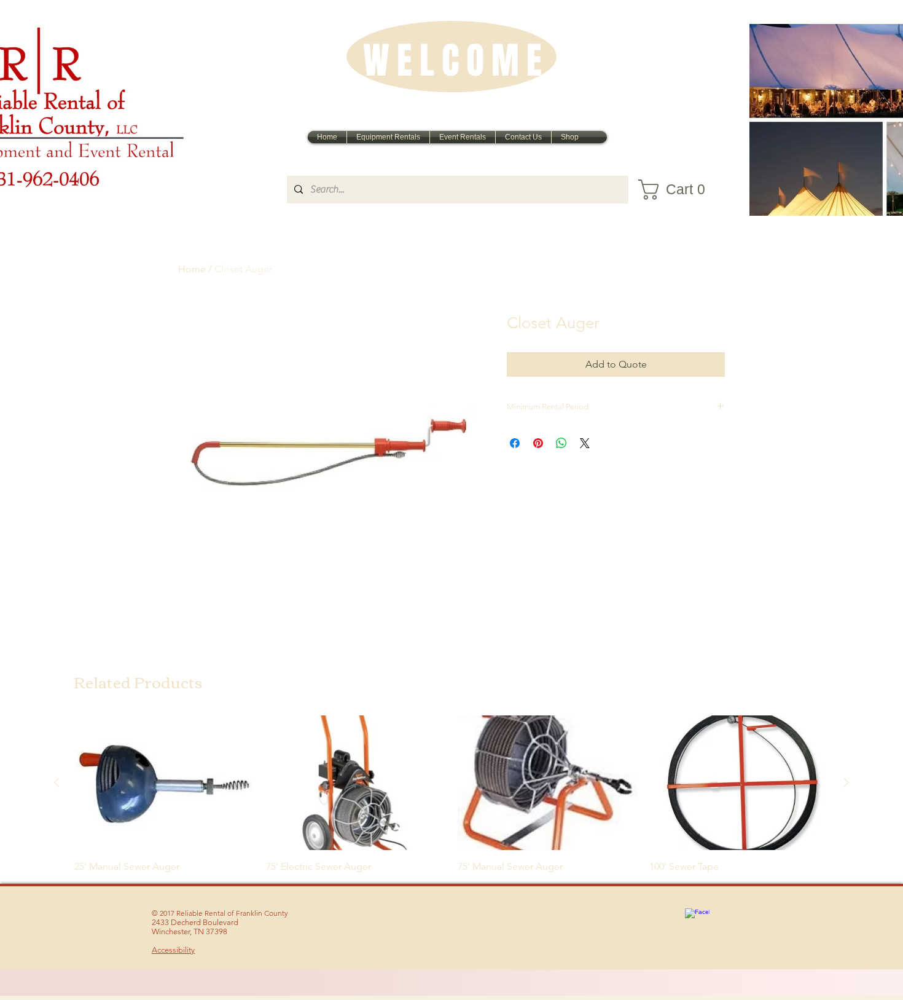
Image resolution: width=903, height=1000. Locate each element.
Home (192, 269)
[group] (451, 794)
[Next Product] (846, 782)
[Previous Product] (56, 782)
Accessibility (173, 950)
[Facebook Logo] (697, 920)
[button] (679, 189)
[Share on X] (584, 443)
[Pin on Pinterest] (538, 443)
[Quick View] (164, 782)
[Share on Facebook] (514, 443)
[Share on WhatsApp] (561, 443)
